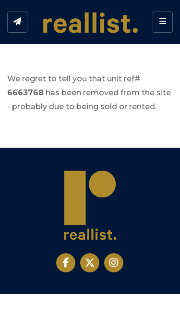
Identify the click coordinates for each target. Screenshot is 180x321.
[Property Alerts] (17, 22)
